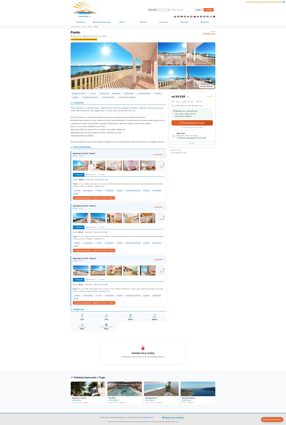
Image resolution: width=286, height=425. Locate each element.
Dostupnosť (92, 174)
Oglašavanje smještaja (174, 417)
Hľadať (209, 10)
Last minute (163, 22)
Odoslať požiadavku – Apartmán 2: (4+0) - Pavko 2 (95, 250)
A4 (189, 102)
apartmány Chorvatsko (164, 421)
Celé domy (184, 22)
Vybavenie (79, 174)
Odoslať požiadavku (273, 419)
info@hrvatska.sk (148, 417)
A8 (185, 102)
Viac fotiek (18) (207, 86)
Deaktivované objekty (114, 421)
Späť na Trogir (176, 150)
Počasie (143, 22)
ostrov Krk (175, 421)
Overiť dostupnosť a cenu (193, 123)
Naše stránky (126, 421)
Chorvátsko (81, 22)
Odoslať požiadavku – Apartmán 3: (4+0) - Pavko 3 (95, 303)
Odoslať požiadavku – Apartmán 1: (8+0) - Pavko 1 (95, 198)
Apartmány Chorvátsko (102, 22)
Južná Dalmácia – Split (78, 26)
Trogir (90, 26)
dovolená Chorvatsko (149, 421)
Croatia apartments (136, 421)
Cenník (102, 174)
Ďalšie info (205, 22)
